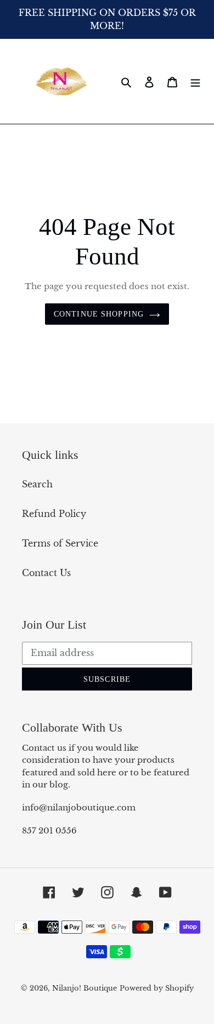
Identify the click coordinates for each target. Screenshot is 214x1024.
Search (37, 484)
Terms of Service (60, 543)
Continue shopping (99, 314)
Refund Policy (54, 513)
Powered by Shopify (157, 988)
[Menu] (195, 81)
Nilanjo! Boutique (84, 988)
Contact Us (46, 572)
